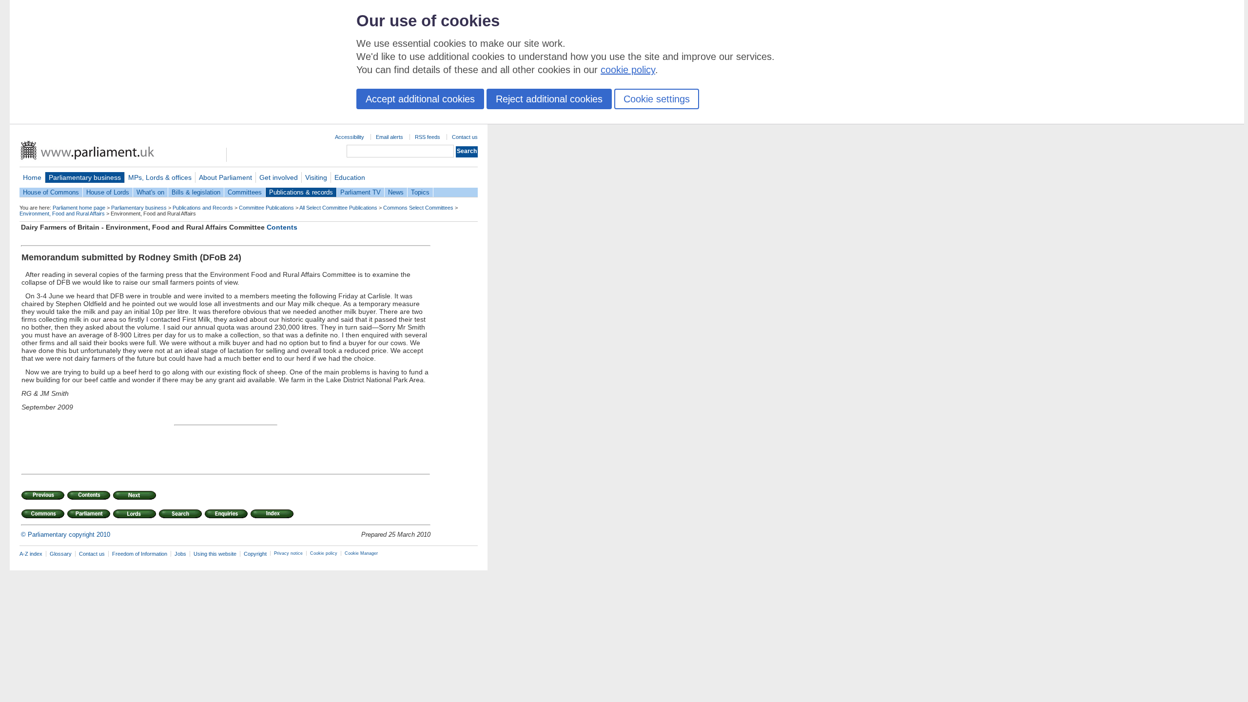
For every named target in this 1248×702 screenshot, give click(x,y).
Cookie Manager (361, 553)
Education (349, 177)
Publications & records (301, 192)
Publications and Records (203, 208)
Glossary (61, 554)
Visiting (316, 177)
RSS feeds (427, 137)
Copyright (255, 554)
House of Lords (107, 192)
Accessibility (349, 137)
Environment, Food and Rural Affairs (62, 213)
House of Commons (51, 192)
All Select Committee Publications (338, 208)
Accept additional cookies (420, 99)
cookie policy (628, 69)
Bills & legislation (196, 192)
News (396, 192)
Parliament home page (79, 208)
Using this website (215, 554)
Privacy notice (288, 553)
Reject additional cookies (549, 99)
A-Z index (31, 554)
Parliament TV (360, 192)
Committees (245, 192)
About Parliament (225, 177)
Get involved (278, 177)
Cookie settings (657, 99)
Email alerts (389, 137)
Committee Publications (266, 208)
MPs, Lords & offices (160, 177)
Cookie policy (323, 553)
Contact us (465, 137)
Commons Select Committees (418, 208)
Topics (420, 192)
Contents (282, 227)
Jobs (180, 554)
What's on (150, 192)
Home (32, 177)
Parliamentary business (85, 177)
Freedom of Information (139, 554)
